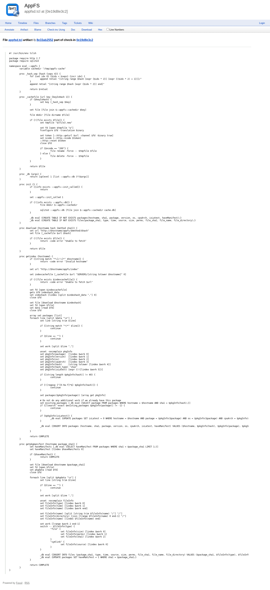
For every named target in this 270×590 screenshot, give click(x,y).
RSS (27, 583)
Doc (73, 29)
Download (87, 29)
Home (8, 23)
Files (36, 23)
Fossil (19, 583)
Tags (64, 23)
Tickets (78, 23)
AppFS (32, 5)
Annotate (9, 29)
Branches (50, 23)
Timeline (22, 23)
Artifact (24, 29)
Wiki (90, 23)
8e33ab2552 (45, 40)
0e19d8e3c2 (84, 40)
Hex (100, 29)
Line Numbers (116, 29)
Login (262, 23)
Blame (37, 29)
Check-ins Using (56, 29)
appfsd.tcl (15, 40)
